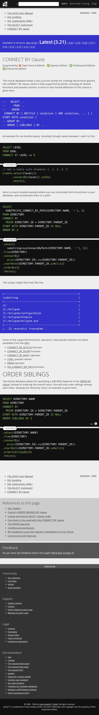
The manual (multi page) (18, 667)
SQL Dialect (14, 508)
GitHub (11, 584)
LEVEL (10, 359)
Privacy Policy (13, 635)
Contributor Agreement (18, 641)
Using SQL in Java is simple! (19, 676)
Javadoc (11, 673)
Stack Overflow (14, 587)
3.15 (12, 46)
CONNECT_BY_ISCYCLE (19, 347)
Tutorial (11, 660)
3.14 (18, 46)
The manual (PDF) (15, 670)
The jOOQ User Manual (20, 13)
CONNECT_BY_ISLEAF (18, 351)
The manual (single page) (18, 663)
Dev (28, 42)
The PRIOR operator (19, 524)
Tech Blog (12, 581)
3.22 (34, 42)
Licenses (11, 628)
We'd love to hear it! (63, 552)
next (94, 12)
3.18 (84, 42)
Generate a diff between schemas (22, 689)
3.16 (5, 46)
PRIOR (10, 363)
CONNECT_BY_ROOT (18, 355)
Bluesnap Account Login (18, 613)
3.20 (70, 42)
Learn (64, 3)
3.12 (32, 46)
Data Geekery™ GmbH (48, 704)
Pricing (79, 3)
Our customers (14, 578)
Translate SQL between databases (22, 686)
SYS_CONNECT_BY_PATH (20, 366)
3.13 (25, 46)
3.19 (77, 42)
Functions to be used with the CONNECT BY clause (36, 520)
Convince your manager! (18, 680)
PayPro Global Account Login (20, 609)
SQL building (14, 17)
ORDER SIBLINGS (26, 374)
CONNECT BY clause (18, 28)
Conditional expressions (21, 527)
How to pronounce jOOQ (18, 693)
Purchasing (12, 632)
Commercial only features (22, 535)
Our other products (16, 683)
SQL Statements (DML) (19, 20)
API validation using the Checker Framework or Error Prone (40, 531)
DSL (26, 343)
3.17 (91, 42)
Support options (15, 603)
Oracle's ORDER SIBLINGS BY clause (27, 512)
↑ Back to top (49, 566)
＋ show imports (9, 165)
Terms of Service (15, 638)
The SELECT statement (20, 25)
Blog (94, 3)
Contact (11, 606)
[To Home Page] (5, 6)
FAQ (9, 657)
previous (85, 12)
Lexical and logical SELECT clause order (29, 516)
